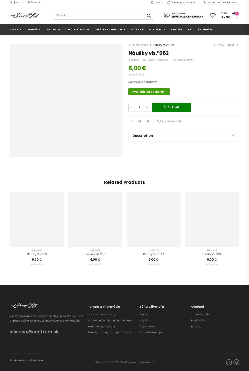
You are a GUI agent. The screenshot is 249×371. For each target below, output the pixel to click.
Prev (220, 45)
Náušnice (137, 29)
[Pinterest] (148, 121)
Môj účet (144, 320)
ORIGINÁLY (33, 29)
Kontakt (159, 2)
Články (143, 314)
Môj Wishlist (198, 320)
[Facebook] (132, 121)
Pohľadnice (157, 29)
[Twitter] (139, 121)
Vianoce (15, 29)
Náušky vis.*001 (37, 254)
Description (142, 135)
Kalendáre (205, 29)
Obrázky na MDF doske (110, 29)
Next (232, 45)
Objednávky (147, 326)
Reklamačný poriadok (102, 326)
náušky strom (185, 60)
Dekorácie (53, 29)
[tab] (184, 135)
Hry (190, 29)
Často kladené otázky (101, 314)
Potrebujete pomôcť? (183, 2)
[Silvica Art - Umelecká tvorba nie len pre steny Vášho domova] (24, 15)
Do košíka (174, 107)
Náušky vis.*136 (95, 254)
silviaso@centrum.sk (34, 332)
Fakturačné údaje (150, 332)
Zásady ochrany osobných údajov (109, 332)
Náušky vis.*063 (212, 254)
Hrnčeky (176, 29)
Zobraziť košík (200, 314)
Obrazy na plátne (77, 29)
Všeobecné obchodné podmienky (110, 320)
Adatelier (38, 360)
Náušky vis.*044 (153, 254)
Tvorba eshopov (20, 360)
